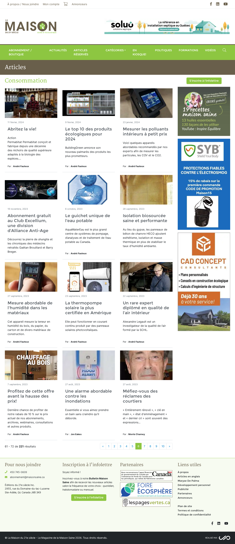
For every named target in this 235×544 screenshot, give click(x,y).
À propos (183, 472)
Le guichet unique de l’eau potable (87, 218)
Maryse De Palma (188, 480)
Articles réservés (81, 52)
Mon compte (51, 4)
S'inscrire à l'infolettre (204, 80)
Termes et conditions (191, 510)
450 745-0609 (18, 472)
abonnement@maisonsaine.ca (27, 477)
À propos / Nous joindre (23, 4)
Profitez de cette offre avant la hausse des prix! (31, 396)
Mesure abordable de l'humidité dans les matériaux (30, 307)
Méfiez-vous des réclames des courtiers (140, 396)
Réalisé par (211, 538)
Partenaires (185, 493)
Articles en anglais (189, 476)
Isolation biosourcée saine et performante (145, 218)
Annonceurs (185, 497)
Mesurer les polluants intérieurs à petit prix (145, 131)
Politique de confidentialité (194, 514)
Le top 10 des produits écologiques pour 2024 (88, 134)
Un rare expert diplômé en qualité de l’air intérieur (146, 307)
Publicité (183, 489)
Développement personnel (194, 485)
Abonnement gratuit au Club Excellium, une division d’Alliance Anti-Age (29, 223)
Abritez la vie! (22, 129)
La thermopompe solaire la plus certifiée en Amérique (88, 307)
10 (163, 446)
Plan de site (185, 506)
